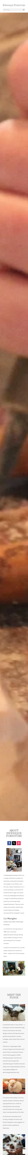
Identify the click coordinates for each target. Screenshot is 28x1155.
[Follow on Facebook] (9, 843)
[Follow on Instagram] (19, 843)
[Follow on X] (14, 843)
